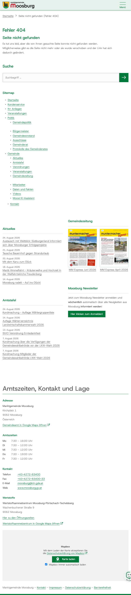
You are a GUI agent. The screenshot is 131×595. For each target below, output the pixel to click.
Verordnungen (21, 167)
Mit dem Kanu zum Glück (17, 261)
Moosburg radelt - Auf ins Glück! (22, 282)
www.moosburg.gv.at (30, 488)
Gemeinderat (20, 144)
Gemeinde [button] (13, 153)
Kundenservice (16, 104)
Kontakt (14, 204)
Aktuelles (18, 158)
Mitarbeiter (19, 184)
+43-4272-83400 (29, 474)
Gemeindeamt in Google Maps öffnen (26, 425)
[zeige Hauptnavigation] (123, 5)
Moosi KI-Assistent (23, 198)
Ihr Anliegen (15, 109)
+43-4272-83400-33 (31, 479)
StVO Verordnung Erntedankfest (21, 333)
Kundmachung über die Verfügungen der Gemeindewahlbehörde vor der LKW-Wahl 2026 (31, 343)
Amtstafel (18, 162)
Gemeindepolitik (22, 122)
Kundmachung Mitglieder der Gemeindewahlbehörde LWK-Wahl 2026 (26, 356)
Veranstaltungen (17, 113)
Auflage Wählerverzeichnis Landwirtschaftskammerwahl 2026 (23, 323)
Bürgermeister (21, 131)
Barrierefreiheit (102, 587)
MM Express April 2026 (114, 269)
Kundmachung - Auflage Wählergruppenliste (28, 312)
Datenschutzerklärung (78, 587)
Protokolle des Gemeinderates (30, 149)
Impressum (55, 587)
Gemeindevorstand (24, 135)
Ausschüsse (19, 140)
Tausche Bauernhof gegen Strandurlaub (26, 253)
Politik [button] (11, 118)
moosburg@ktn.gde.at (30, 483)
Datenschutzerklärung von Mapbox (67, 553)
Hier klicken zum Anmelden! (87, 314)
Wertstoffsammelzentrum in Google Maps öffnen (33, 523)
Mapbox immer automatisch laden (67, 564)
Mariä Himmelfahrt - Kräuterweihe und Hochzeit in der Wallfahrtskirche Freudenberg (32, 272)
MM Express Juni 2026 (82, 269)
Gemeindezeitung (23, 176)
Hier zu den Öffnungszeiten (18, 517)
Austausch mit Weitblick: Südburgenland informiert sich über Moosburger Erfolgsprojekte (32, 243)
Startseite (8, 16)
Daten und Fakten (23, 189)
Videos (17, 193)
